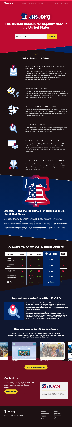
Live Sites (40, 3)
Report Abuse (64, 3)
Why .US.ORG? (32, 3)
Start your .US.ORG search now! (36, 367)
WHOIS (47, 3)
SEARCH (52, 36)
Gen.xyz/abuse (60, 394)
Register (24, 3)
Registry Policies (58, 417)
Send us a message (11, 391)
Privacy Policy (57, 413)
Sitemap (56, 411)
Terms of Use (57, 415)
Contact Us (55, 3)
